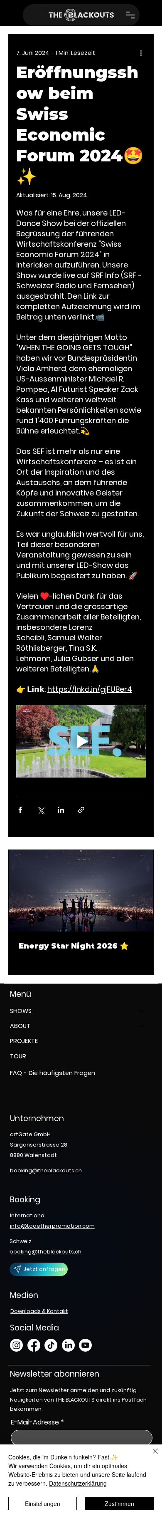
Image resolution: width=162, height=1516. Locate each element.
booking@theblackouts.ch (46, 1170)
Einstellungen (42, 1503)
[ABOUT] (141, 1025)
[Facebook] (33, 1345)
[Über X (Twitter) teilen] (40, 810)
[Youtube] (85, 1345)
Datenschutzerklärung (78, 1483)
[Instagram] (16, 1345)
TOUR (18, 1056)
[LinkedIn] (68, 1345)
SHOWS (21, 1011)
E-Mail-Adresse (37, 1422)
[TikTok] (50, 1345)
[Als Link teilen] (81, 810)
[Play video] (81, 741)
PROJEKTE (24, 1041)
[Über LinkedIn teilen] (61, 810)
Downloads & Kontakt (39, 1311)
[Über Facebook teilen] (20, 810)
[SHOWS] (141, 1010)
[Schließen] (150, 1456)
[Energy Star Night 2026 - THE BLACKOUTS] (81, 890)
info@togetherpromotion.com (52, 1225)
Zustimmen (119, 1503)
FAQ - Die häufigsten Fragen (52, 1073)
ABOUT (20, 1026)
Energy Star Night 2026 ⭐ (74, 946)
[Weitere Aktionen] (141, 53)
